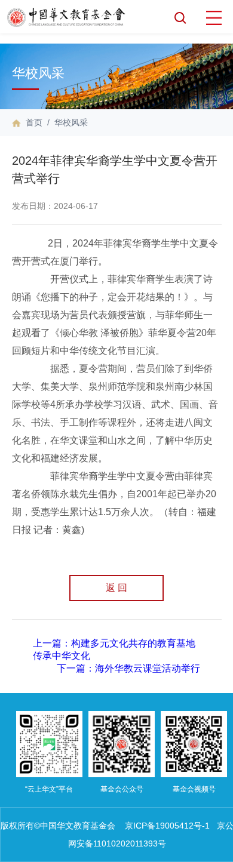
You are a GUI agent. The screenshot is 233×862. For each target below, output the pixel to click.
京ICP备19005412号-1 (167, 825)
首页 (34, 122)
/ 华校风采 (65, 122)
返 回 (116, 588)
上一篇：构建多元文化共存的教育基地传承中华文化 (114, 649)
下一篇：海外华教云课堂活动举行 (128, 668)
